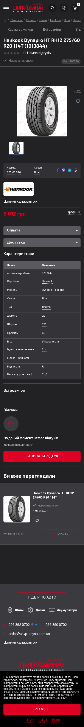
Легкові (77, 20)
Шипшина (16, 20)
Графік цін (74, 212)
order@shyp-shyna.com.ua (29, 634)
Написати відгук (42, 456)
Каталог (31, 20)
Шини (43, 20)
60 (43, 333)
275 (44, 324)
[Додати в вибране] (37, 520)
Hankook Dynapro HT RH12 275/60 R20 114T (53, 495)
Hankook (55, 20)
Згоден (42, 709)
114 (44, 349)
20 (43, 316)
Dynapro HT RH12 (53, 290)
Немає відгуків (39, 53)
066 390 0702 (56, 625)
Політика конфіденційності (42, 720)
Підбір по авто (42, 597)
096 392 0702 (19, 625)
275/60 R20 (14, 172)
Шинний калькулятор (20, 201)
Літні (67, 20)
